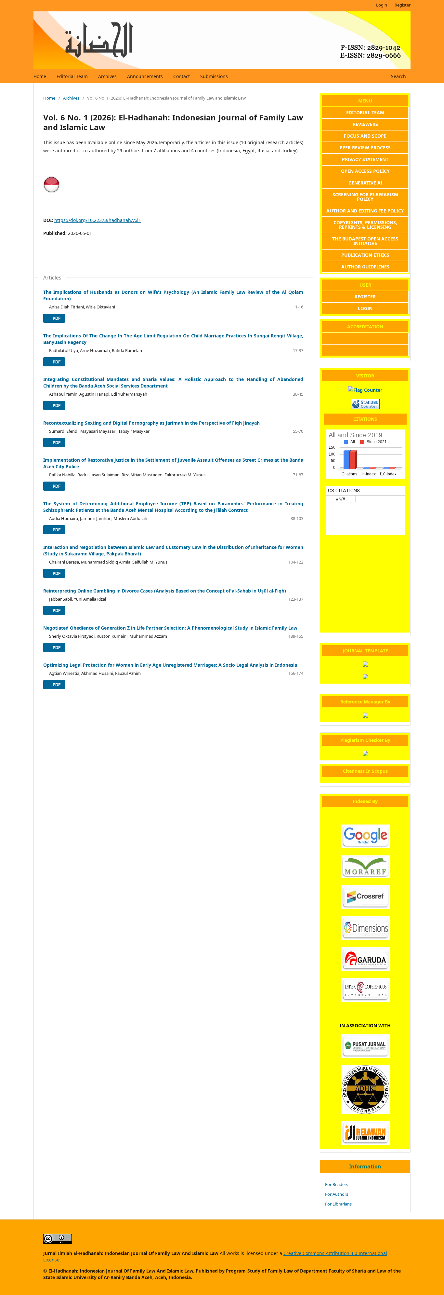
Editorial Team (72, 76)
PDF (56, 318)
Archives (107, 76)
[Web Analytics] (365, 407)
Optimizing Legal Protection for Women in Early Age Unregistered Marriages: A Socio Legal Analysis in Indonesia (170, 665)
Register (403, 5)
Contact (181, 76)
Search (398, 76)
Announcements (145, 76)
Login (381, 5)
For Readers (336, 1184)
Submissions (214, 76)
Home (39, 76)
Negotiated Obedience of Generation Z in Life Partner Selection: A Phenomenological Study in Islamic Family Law (170, 628)
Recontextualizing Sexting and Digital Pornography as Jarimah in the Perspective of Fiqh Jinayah (151, 423)
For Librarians (338, 1204)
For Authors (336, 1194)
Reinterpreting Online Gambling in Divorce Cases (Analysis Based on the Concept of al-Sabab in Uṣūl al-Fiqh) (164, 591)
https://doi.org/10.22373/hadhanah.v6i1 (97, 220)
